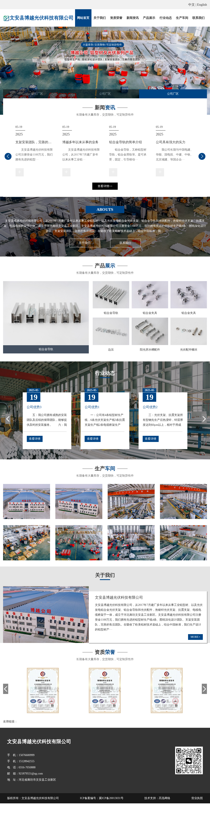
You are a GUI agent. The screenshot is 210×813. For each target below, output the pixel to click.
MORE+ (195, 636)
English (202, 4)
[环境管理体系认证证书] (166, 690)
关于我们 (100, 17)
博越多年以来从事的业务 (80, 142)
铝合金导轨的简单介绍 (125, 142)
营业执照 (197, 798)
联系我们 (198, 17)
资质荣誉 (116, 17)
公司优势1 (92, 407)
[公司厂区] (26, 501)
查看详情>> (105, 186)
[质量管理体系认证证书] (42, 690)
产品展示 (149, 17)
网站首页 (83, 17)
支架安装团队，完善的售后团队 (34, 142)
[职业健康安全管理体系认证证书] (104, 690)
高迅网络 (164, 798)
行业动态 (166, 17)
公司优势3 (34, 407)
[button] (202, 156)
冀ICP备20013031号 (111, 798)
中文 (191, 4)
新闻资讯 (133, 17)
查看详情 (34, 438)
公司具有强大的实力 (170, 142)
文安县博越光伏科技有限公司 (42, 17)
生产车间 (182, 17)
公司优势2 (150, 407)
